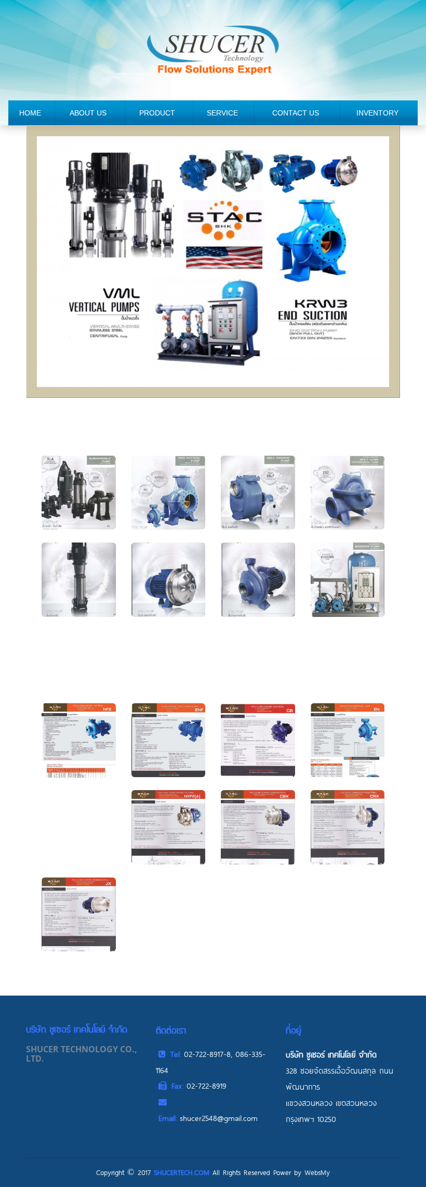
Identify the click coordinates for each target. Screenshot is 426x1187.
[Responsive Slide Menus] (213, 49)
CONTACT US (295, 113)
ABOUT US (88, 113)
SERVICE (222, 113)
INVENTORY (377, 113)
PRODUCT (157, 113)
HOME (30, 113)
